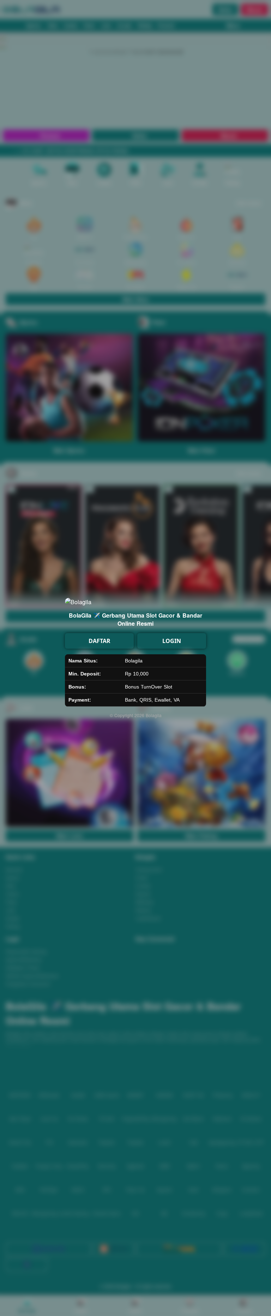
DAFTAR (99, 641)
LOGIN (171, 641)
